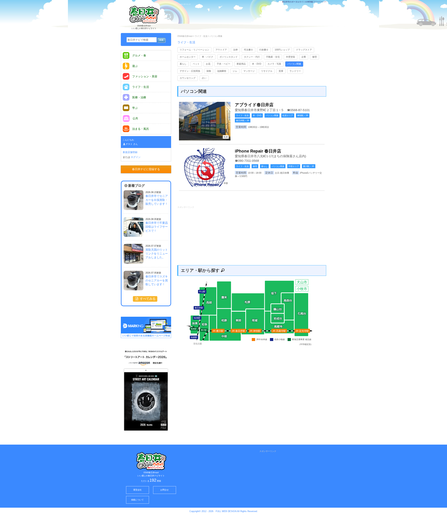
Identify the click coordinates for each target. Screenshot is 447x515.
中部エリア (293, 166)
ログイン (136, 157)
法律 (235, 49)
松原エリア (288, 115)
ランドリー (295, 71)
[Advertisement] (253, 18)
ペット (196, 64)
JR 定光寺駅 (302, 330)
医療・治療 (139, 97)
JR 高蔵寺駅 (279, 330)
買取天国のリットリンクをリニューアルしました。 (156, 253)
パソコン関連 (216, 36)
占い (204, 78)
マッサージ (249, 71)
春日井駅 (199, 308)
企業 (303, 57)
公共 (135, 118)
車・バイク (207, 57)
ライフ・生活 (201, 36)
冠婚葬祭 (221, 71)
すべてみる (147, 298)
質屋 (281, 71)
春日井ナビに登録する (146, 169)
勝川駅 (204, 330)
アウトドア (221, 49)
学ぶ (135, 107)
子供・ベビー (223, 64)
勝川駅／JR (308, 166)
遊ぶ (135, 65)
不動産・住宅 (273, 57)
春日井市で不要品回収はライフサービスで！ (156, 226)
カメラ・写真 (274, 64)
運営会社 (137, 490)
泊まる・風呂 (140, 128)
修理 (314, 57)
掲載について (137, 500)
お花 (208, 64)
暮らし (183, 64)
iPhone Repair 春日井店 (258, 151)
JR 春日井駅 (238, 330)
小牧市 (302, 289)
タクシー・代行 (252, 57)
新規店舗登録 (130, 152)
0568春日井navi (185, 36)
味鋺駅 (194, 337)
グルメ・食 (139, 55)
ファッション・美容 (144, 76)
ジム (235, 71)
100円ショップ (282, 49)
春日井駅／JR (242, 120)
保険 (208, 71)
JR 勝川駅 (218, 330)
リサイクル (266, 71)
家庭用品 (241, 64)
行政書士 (263, 49)
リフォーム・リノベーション (194, 49)
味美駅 (194, 329)
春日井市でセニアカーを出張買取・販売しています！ (156, 199)
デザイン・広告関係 (190, 71)
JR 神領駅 (255, 330)
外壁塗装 (290, 57)
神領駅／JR (302, 115)
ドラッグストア (304, 49)
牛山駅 (202, 291)
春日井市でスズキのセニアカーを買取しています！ (156, 280)
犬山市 (302, 282)
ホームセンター (188, 57)
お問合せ (164, 490)
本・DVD (256, 64)
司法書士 (248, 49)
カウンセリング (188, 78)
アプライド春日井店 (254, 104)
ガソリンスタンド (228, 57)
